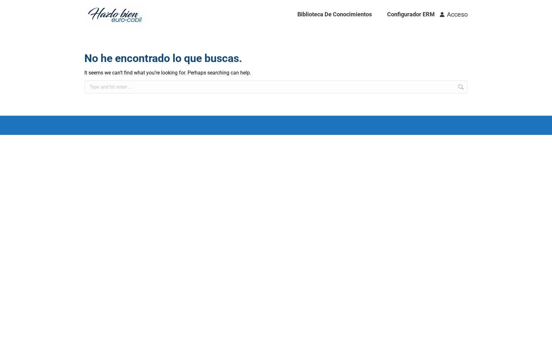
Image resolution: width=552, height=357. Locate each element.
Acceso (457, 14)
